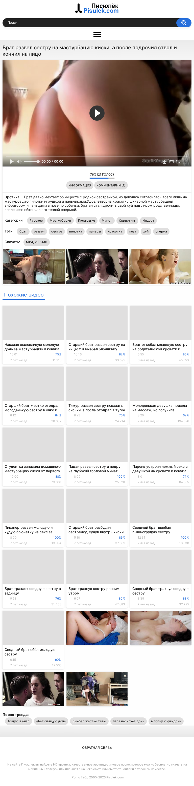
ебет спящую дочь (51, 721)
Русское (36, 220)
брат (23, 231)
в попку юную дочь (166, 721)
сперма (161, 231)
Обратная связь (97, 748)
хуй (146, 231)
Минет (107, 220)
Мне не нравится (84, 175)
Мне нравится (77, 175)
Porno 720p (80, 777)
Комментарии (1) (111, 185)
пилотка (75, 231)
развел (39, 231)
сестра (56, 231)
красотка (115, 231)
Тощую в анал (19, 721)
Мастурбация (60, 220)
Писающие (86, 220)
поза (132, 231)
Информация (79, 185)
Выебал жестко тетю (89, 721)
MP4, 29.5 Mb (36, 242)
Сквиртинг (127, 220)
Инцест (148, 220)
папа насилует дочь (128, 721)
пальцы (95, 231)
